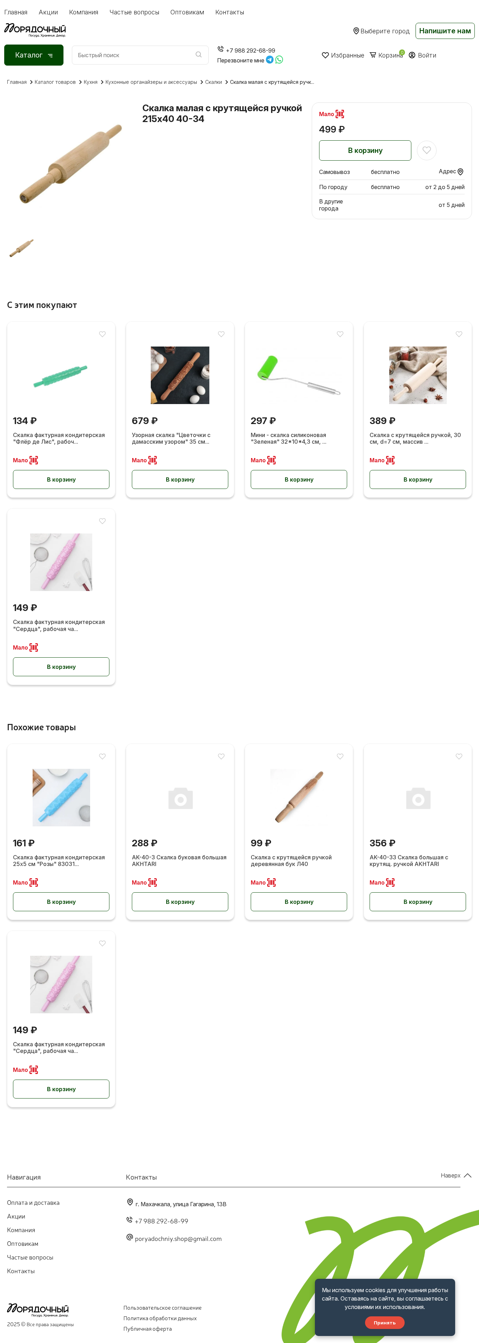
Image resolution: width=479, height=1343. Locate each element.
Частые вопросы (134, 12)
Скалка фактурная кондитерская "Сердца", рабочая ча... (59, 625)
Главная (15, 12)
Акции (48, 12)
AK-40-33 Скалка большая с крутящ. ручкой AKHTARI (409, 860)
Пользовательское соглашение (162, 1307)
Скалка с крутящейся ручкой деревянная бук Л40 (291, 860)
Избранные (347, 55)
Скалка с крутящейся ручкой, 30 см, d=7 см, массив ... (415, 438)
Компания (83, 12)
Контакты (229, 12)
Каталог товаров (55, 82)
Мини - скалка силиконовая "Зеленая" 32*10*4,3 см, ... (288, 438)
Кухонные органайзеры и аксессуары (151, 82)
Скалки (213, 82)
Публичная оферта (147, 1328)
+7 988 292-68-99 (161, 1220)
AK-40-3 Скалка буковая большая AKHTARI (179, 860)
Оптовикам (187, 12)
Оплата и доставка (33, 1202)
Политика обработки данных (160, 1318)
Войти (427, 55)
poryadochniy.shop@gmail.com (178, 1238)
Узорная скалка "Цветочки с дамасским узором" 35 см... (171, 438)
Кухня (90, 82)
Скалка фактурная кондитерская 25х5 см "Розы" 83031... (59, 860)
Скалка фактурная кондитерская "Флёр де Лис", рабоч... (59, 438)
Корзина (390, 55)
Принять (385, 1322)
